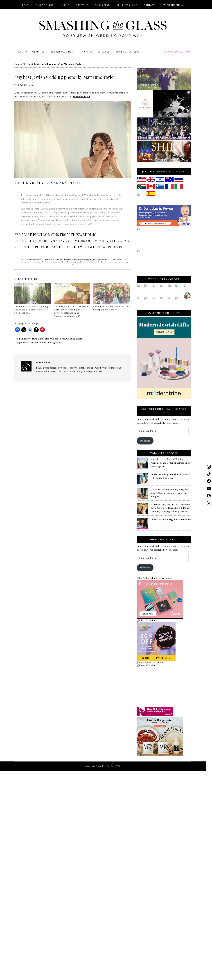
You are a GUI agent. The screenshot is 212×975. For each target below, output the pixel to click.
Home (17, 64)
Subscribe (145, 440)
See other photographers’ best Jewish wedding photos (68, 247)
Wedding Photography (40, 338)
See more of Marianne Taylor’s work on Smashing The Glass (72, 240)
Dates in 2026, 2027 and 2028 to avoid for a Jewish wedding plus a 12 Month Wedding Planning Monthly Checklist (170, 508)
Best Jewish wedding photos (68, 338)
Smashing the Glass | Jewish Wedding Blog (102, 29)
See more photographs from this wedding (55, 234)
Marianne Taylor (81, 96)
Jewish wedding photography (45, 342)
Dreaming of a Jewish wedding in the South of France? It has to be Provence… (32, 309)
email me (88, 259)
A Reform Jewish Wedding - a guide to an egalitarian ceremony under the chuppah (171, 493)
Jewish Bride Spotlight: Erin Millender (171, 519)
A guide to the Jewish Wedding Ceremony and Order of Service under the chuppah (171, 463)
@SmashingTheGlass (91, 371)
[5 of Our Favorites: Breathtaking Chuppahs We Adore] (111, 293)
